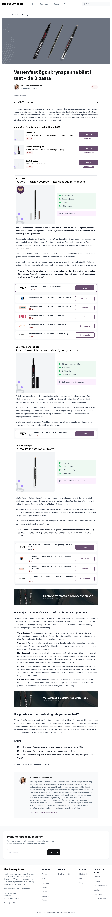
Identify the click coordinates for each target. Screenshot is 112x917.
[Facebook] (5, 903)
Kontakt (97, 881)
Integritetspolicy (100, 885)
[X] (14, 903)
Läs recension (88, 138)
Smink (11, 15)
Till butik (88, 134)
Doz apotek (85, 326)
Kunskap (57, 4)
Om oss (67, 4)
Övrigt (44, 900)
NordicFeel (84, 298)
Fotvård (45, 874)
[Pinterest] (9, 903)
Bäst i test (44, 4)
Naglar (44, 887)
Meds (85, 317)
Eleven (85, 308)
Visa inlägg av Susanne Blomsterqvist (43, 812)
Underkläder (47, 896)
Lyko (85, 288)
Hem (34, 4)
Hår (43, 878)
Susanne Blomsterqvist (32, 86)
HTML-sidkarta (100, 899)
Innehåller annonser (21, 96)
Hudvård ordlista (65, 874)
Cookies (97, 890)
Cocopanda (85, 335)
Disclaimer (98, 894)
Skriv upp (54, 852)
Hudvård (45, 883)
